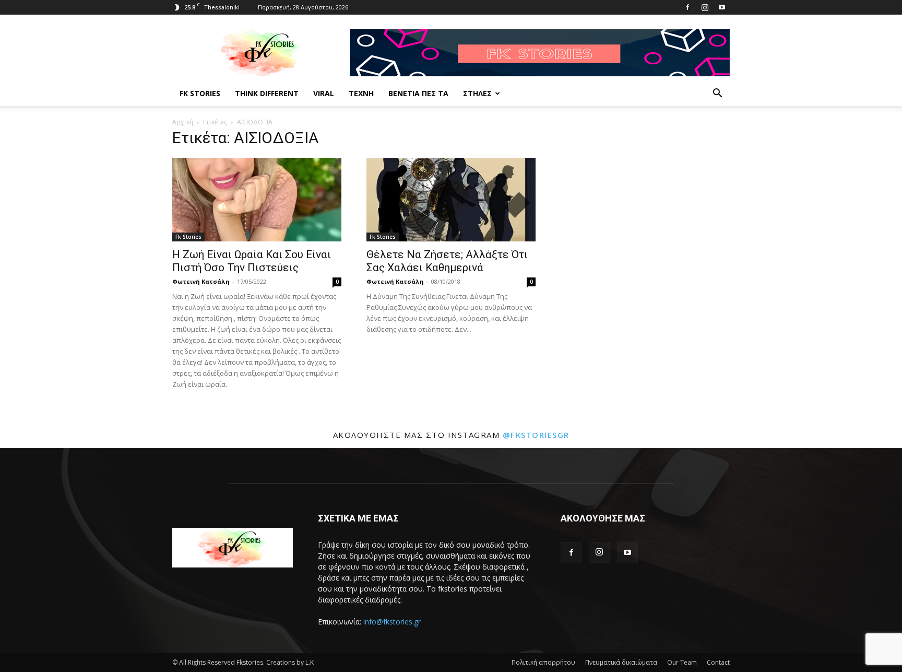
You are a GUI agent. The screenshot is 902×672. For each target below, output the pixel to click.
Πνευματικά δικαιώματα (621, 662)
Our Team (682, 662)
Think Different (267, 93)
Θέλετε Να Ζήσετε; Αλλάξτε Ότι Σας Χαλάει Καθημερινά (447, 261)
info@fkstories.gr (392, 622)
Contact (718, 662)
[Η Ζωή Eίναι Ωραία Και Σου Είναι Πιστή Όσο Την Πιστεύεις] (256, 199)
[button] (717, 94)
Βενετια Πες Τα (418, 93)
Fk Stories (200, 93)
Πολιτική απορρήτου (543, 662)
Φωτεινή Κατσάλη (201, 281)
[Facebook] (687, 7)
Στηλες (477, 93)
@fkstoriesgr (536, 435)
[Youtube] (722, 7)
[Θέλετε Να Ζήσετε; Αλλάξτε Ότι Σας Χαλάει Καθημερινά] (451, 199)
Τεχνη (361, 93)
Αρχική (182, 122)
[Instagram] (705, 7)
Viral (323, 93)
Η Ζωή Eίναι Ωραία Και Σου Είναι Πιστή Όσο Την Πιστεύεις (251, 261)
